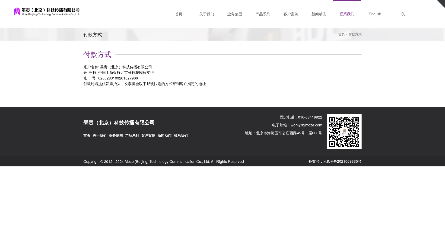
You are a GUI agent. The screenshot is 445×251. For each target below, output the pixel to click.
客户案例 (148, 135)
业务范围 (116, 135)
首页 (341, 34)
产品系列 (132, 135)
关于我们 (100, 135)
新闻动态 (165, 135)
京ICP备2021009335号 (342, 161)
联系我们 (181, 135)
